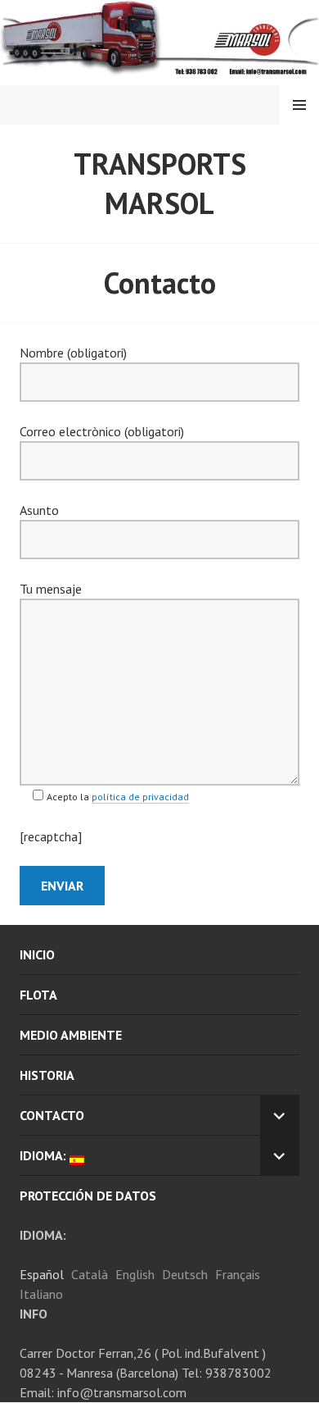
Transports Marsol (160, 183)
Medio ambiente (71, 1035)
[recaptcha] (51, 836)
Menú (299, 105)
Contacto (52, 1115)
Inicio (37, 954)
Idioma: (45, 1155)
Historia (47, 1075)
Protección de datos (88, 1195)
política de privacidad (140, 796)
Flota (38, 994)
